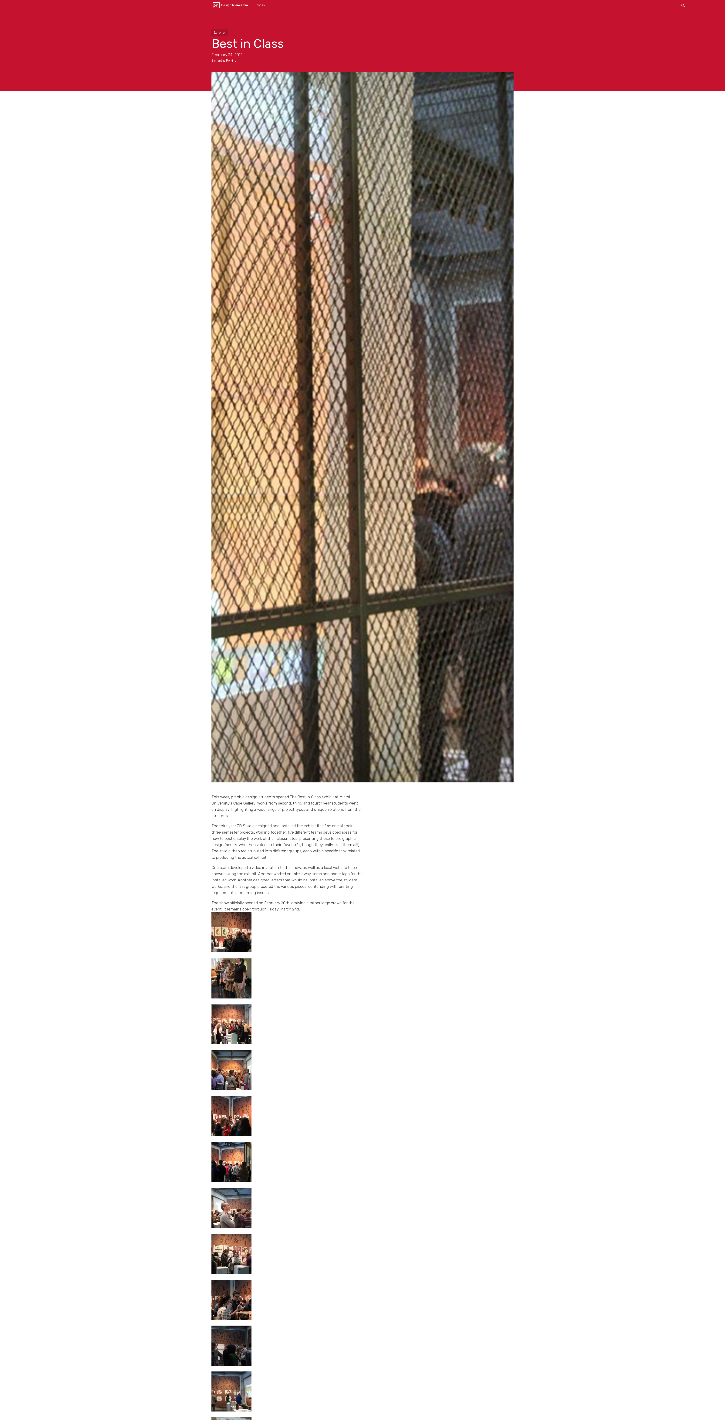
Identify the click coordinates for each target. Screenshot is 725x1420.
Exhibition (220, 32)
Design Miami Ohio (234, 5)
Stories (260, 5)
